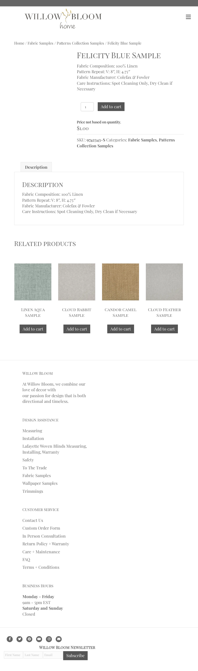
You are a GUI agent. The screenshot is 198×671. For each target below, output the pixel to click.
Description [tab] (36, 167)
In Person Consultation (44, 536)
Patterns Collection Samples (80, 43)
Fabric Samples (40, 43)
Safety (28, 459)
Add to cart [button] (33, 329)
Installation (33, 438)
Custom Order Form (41, 528)
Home (19, 43)
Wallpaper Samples (39, 483)
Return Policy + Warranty (45, 543)
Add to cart (111, 106)
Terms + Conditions (40, 567)
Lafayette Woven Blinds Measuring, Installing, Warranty (54, 448)
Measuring (32, 430)
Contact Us (32, 520)
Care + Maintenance (41, 551)
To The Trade (34, 467)
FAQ (26, 559)
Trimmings (32, 491)
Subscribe (75, 655)
